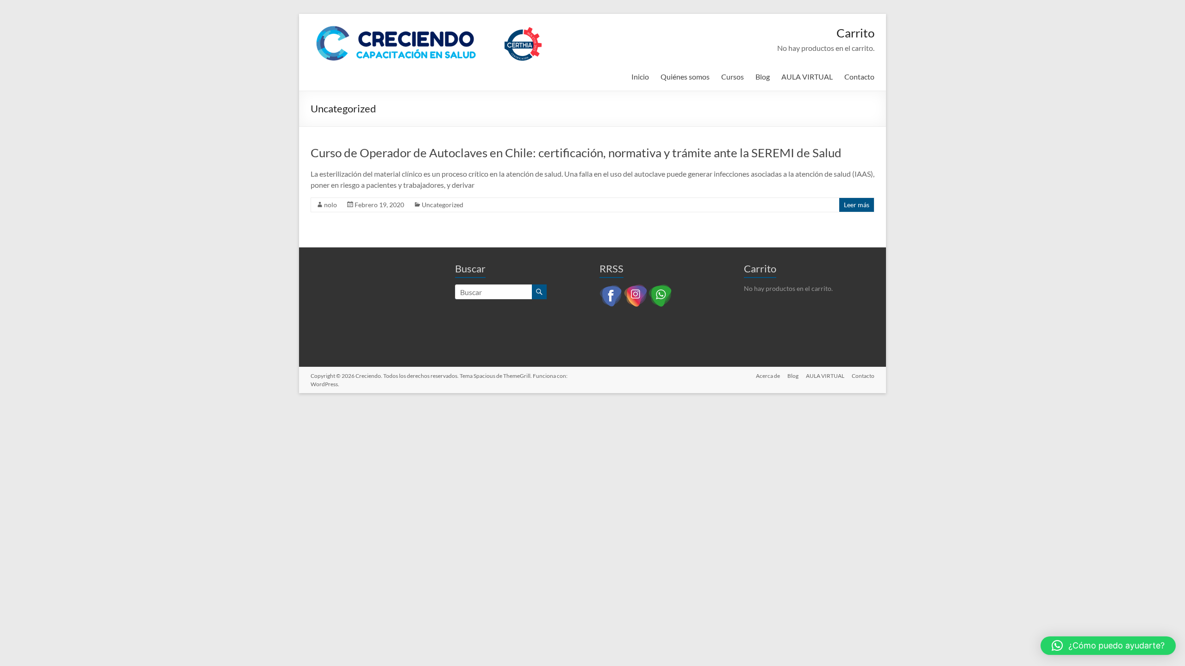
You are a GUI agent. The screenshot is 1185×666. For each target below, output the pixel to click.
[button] (1108, 645)
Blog (762, 76)
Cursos (732, 76)
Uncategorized (442, 205)
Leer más (856, 205)
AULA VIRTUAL (807, 76)
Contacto (859, 76)
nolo (330, 205)
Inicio (640, 76)
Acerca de (768, 375)
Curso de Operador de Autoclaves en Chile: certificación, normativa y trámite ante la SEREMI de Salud (576, 152)
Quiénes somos (685, 76)
